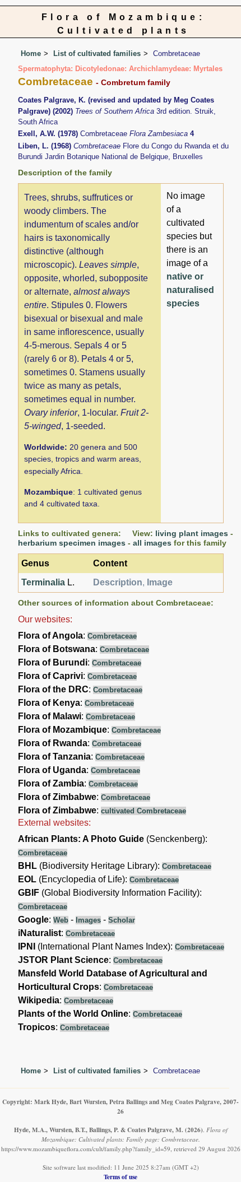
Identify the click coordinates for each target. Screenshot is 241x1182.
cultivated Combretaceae (143, 811)
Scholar (121, 920)
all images (152, 542)
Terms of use (120, 1176)
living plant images (191, 533)
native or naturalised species (190, 290)
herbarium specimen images (72, 542)
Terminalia (43, 582)
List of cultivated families (97, 53)
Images (88, 920)
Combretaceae (112, 636)
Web (60, 920)
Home (31, 53)
